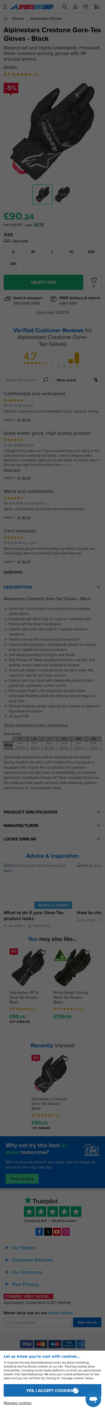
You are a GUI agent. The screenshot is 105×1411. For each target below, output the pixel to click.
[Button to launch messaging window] (93, 1399)
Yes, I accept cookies (49, 1390)
